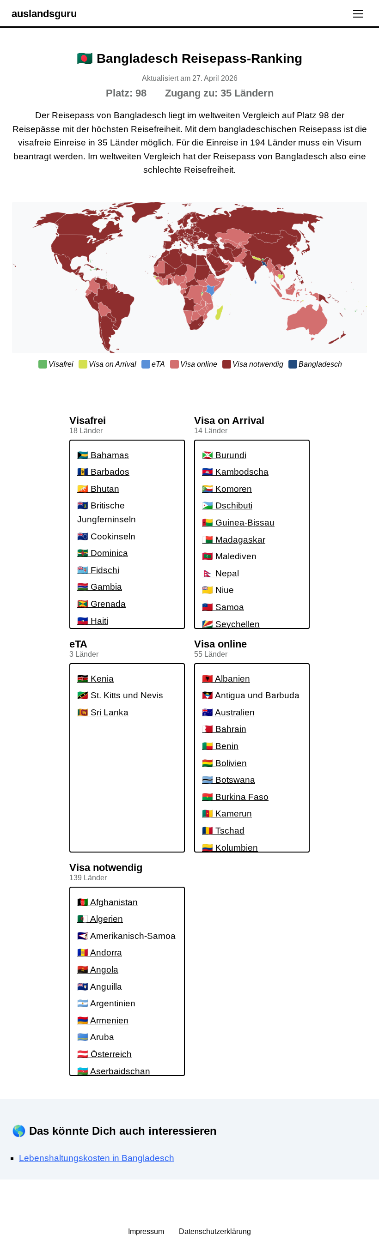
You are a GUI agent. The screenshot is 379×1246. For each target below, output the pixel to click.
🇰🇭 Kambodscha (235, 472)
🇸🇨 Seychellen (231, 624)
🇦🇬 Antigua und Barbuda (251, 695)
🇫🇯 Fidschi (98, 570)
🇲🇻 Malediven (229, 556)
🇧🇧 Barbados (103, 472)
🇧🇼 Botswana (228, 780)
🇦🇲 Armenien (102, 1020)
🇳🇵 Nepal (220, 573)
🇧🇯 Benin (220, 746)
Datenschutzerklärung (215, 1231)
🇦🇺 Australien (228, 712)
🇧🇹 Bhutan (98, 489)
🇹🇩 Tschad (223, 830)
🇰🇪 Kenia (95, 678)
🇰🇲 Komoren (227, 489)
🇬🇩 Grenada (101, 604)
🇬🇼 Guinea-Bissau (238, 522)
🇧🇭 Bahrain (224, 729)
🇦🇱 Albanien (226, 678)
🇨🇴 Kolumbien (230, 848)
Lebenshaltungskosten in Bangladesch (96, 1158)
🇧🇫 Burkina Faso (235, 797)
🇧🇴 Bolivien (224, 763)
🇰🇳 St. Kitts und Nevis (120, 695)
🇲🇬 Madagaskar (233, 539)
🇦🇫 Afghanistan (107, 902)
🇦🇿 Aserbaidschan (113, 1071)
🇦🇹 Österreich (104, 1054)
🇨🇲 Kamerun (227, 813)
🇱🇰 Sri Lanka (102, 712)
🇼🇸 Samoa (223, 607)
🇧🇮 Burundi (224, 455)
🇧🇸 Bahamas (103, 455)
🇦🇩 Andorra (99, 952)
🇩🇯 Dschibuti (227, 505)
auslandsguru (44, 13)
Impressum (147, 1231)
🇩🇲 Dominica (102, 553)
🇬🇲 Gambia (99, 587)
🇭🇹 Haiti (92, 621)
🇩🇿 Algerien (100, 919)
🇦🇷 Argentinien (106, 1003)
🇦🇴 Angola (97, 969)
